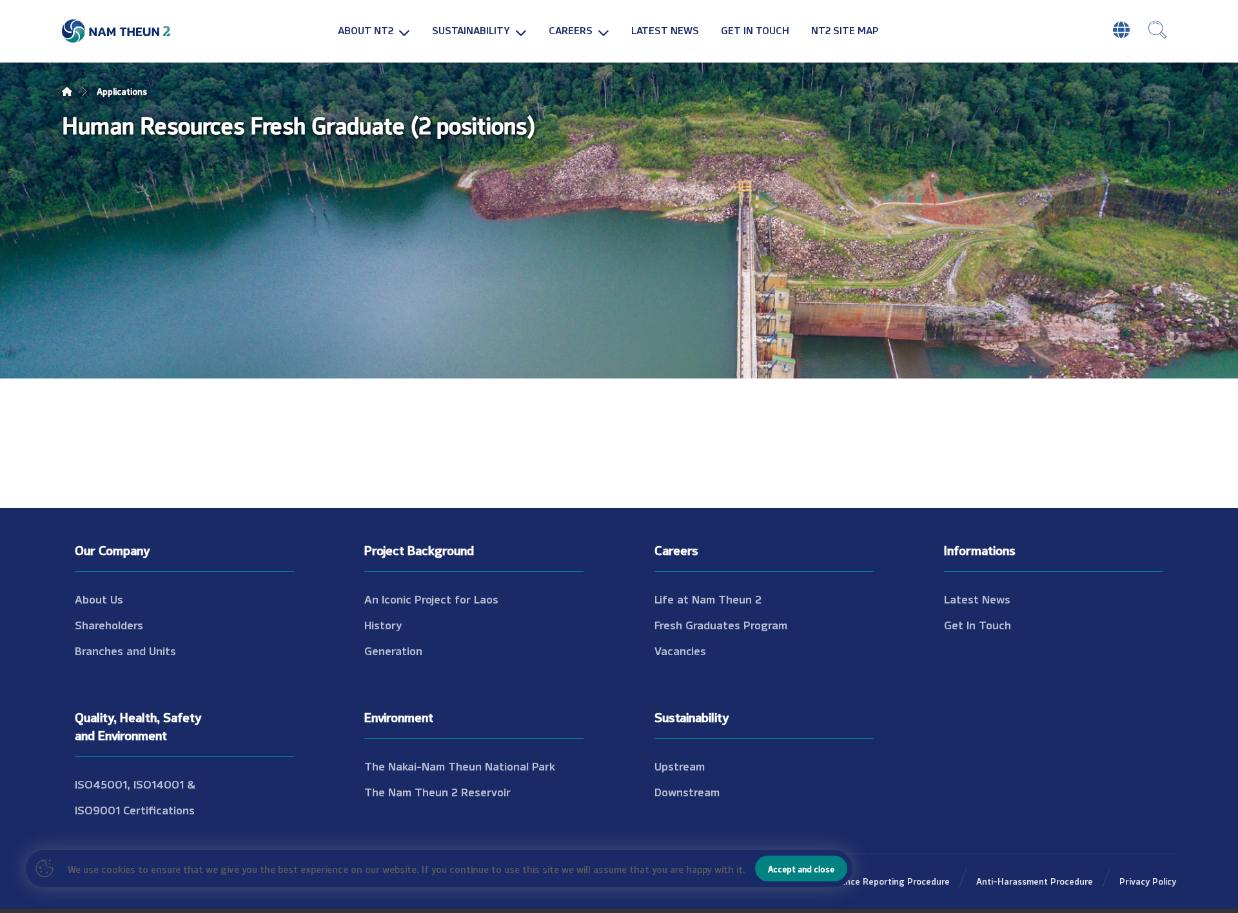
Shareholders (109, 624)
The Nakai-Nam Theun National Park (459, 765)
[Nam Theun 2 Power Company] (117, 31)
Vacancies (680, 650)
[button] (1157, 29)
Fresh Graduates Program (720, 624)
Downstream (687, 791)
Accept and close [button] (801, 868)
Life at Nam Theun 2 (707, 598)
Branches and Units (125, 650)
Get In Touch (977, 624)
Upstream (679, 765)
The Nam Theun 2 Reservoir (437, 791)
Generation (393, 650)
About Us (99, 598)
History (383, 624)
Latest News (977, 598)
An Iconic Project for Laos (431, 598)
